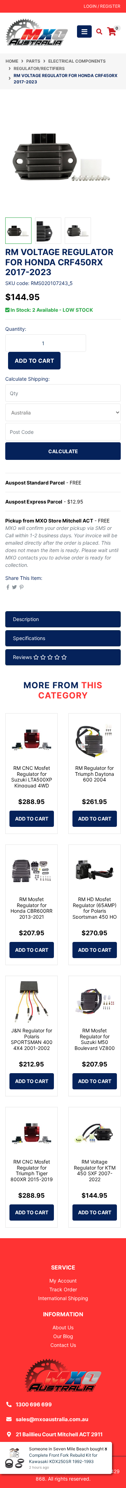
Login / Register (102, 6)
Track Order (63, 1289)
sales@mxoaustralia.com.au (52, 1419)
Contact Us (63, 1345)
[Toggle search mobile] (97, 32)
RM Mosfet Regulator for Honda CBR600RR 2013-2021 (31, 908)
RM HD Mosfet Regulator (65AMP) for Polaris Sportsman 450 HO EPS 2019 (94, 911)
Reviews (23, 657)
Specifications (29, 638)
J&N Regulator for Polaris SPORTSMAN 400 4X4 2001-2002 (31, 1039)
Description (26, 619)
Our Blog (63, 1336)
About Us (63, 1327)
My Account (63, 1281)
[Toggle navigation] (84, 31)
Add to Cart (34, 360)
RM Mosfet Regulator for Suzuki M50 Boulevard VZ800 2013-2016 (95, 1042)
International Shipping (63, 1298)
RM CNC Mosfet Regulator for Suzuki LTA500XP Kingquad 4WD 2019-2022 (31, 779)
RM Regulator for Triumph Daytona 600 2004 (94, 774)
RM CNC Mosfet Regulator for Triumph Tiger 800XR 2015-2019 (31, 1170)
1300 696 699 (34, 1404)
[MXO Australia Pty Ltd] (36, 31)
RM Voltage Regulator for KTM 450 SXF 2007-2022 (94, 1170)
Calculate (63, 451)
